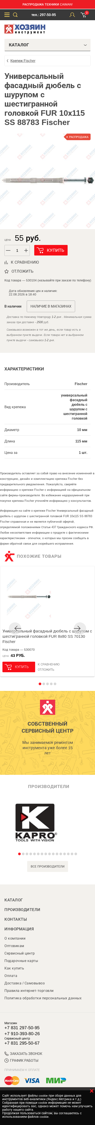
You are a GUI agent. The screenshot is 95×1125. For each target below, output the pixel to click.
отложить (22, 271)
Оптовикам (14, 946)
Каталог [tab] (19, 44)
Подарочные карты (21, 961)
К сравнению (49, 664)
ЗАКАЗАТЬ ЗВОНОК (26, 1054)
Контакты (15, 919)
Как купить (14, 968)
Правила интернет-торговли (29, 991)
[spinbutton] (17, 250)
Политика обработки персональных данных (43, 998)
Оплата (10, 976)
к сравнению (25, 262)
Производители (22, 910)
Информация (19, 929)
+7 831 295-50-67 (22, 1043)
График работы (24, 1060)
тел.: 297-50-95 (43, 15)
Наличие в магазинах (50, 306)
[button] (26, 250)
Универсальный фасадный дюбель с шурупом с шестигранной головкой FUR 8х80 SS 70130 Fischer (47, 636)
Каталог (13, 900)
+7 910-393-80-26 (22, 1033)
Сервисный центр (19, 953)
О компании (14, 938)
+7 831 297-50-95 (22, 1027)
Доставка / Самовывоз (24, 983)
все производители (48, 866)
